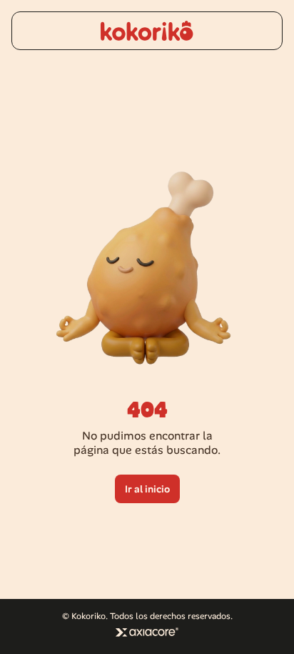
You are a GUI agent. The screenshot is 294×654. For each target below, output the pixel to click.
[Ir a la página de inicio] (147, 31)
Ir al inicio (147, 488)
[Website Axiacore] (147, 632)
